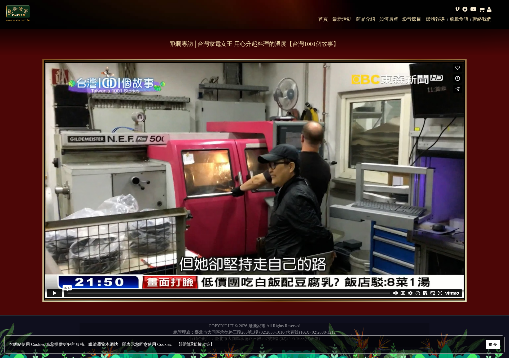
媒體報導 (435, 19)
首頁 (323, 19)
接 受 (493, 344)
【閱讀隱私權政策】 (195, 344)
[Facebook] (465, 10)
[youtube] (473, 10)
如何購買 (388, 19)
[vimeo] (457, 10)
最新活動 (342, 19)
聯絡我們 (482, 19)
